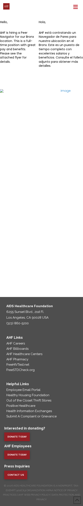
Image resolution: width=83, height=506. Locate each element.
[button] (75, 7)
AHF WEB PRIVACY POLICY (34, 494)
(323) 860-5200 (17, 323)
